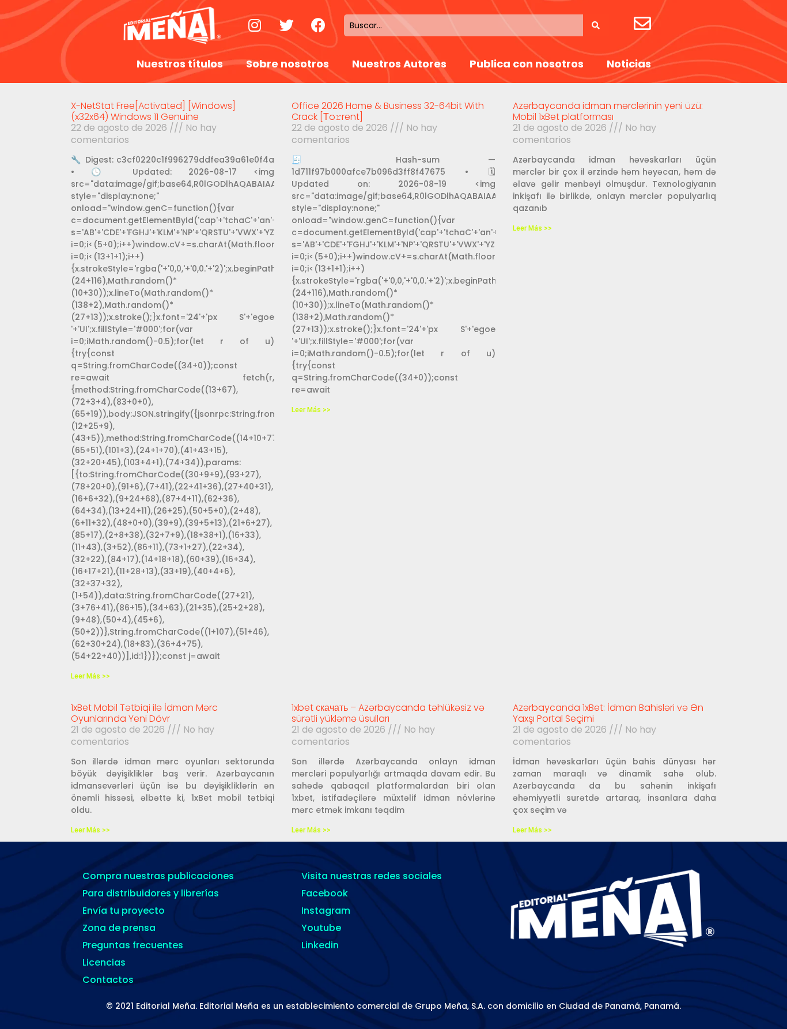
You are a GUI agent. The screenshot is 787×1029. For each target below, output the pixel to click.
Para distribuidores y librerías (150, 893)
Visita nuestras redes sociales (371, 876)
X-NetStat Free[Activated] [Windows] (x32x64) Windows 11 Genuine (153, 111)
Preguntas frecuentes (132, 945)
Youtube (321, 927)
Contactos (108, 979)
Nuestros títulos (180, 63)
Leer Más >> (90, 676)
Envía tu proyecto (123, 910)
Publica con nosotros (527, 63)
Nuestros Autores (399, 63)
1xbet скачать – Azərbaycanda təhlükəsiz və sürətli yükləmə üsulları (388, 713)
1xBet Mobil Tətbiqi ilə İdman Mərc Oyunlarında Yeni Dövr (144, 713)
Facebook (324, 893)
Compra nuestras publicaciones (158, 876)
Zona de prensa (119, 927)
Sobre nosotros (287, 63)
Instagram (325, 910)
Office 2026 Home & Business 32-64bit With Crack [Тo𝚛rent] (388, 111)
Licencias (104, 962)
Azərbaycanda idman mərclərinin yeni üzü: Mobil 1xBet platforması (608, 111)
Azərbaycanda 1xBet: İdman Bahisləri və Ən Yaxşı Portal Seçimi (608, 713)
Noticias (629, 63)
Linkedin (320, 945)
